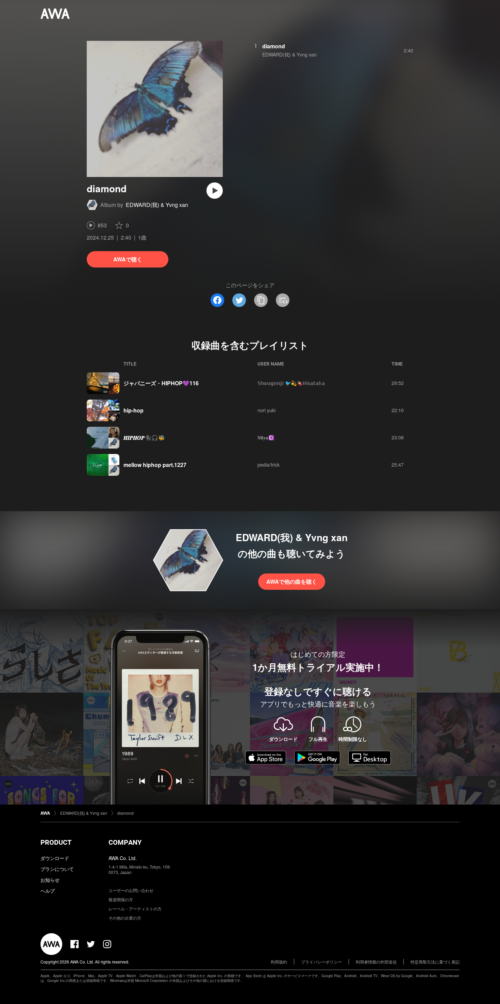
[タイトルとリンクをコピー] (261, 300)
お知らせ (50, 879)
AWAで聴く (127, 259)
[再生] (214, 190)
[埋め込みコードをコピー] (282, 300)
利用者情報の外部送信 (376, 962)
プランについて (57, 868)
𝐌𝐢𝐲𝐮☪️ (265, 437)
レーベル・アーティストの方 (135, 908)
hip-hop (133, 410)
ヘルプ (47, 890)
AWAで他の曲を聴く (291, 581)
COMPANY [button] (125, 842)
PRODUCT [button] (55, 842)
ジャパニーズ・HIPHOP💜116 (161, 383)
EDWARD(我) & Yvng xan (157, 205)
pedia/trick (268, 464)
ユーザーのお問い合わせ (131, 890)
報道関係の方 (121, 899)
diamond (273, 46)
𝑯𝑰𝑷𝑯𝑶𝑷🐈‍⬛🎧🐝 (144, 437)
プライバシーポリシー (321, 962)
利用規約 (279, 962)
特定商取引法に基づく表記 (435, 962)
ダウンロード (54, 858)
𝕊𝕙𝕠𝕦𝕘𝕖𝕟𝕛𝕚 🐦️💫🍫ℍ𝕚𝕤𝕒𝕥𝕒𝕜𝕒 (291, 382)
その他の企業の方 (125, 918)
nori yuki (266, 410)
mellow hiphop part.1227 (154, 465)
